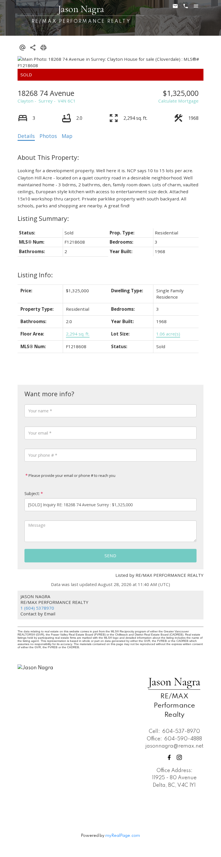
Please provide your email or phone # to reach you (71, 475)
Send (110, 555)
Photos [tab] (48, 135)
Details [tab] (26, 135)
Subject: (32, 493)
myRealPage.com (122, 836)
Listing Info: (35, 275)
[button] (169, 757)
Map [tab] (67, 135)
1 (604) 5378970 (37, 608)
